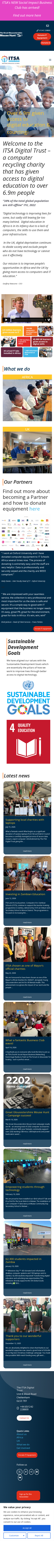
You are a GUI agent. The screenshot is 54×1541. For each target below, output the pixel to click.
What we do (23, 1444)
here (34, 508)
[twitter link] (19, 1472)
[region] (27, 1522)
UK (18, 1440)
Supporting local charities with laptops (25, 821)
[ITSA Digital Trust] (10, 60)
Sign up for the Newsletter (25, 1495)
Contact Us (24, 1418)
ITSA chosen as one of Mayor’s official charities (24, 967)
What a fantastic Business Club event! (25, 1041)
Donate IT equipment (43, 629)
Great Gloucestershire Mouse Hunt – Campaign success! (27, 1113)
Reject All (39, 1535)
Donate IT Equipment (27, 1455)
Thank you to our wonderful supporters (23, 1337)
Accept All (27, 1528)
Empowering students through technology (25, 1188)
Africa (20, 1437)
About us (22, 1434)
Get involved (23, 1448)
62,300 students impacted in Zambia (23, 1260)
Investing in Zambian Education (25, 894)
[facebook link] (26, 1472)
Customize (14, 1535)
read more (27, 851)
